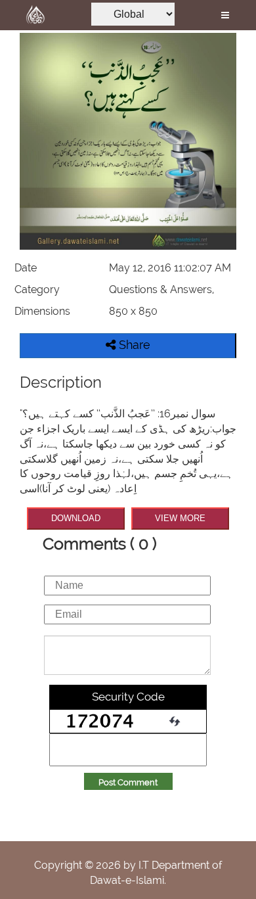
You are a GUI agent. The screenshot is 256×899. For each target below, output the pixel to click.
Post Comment (128, 782)
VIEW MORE (180, 518)
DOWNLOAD (75, 518)
